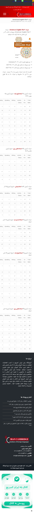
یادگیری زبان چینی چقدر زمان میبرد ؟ (22, 414)
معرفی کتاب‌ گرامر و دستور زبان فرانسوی (22, 411)
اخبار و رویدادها (25, 7)
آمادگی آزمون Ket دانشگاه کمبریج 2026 (22, 408)
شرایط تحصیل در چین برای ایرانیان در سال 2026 (20, 404)
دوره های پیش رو (17, 10)
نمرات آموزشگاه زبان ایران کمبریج (13, 7)
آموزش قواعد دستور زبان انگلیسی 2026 (22, 420)
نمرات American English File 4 (22, 20)
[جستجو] (7, 14)
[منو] (4, 14)
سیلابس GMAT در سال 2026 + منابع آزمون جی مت (19, 401)
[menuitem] (28, 1)
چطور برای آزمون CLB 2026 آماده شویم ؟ (21, 417)
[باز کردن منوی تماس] (33, 4)
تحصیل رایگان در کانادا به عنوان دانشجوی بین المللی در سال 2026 (17, 424)
